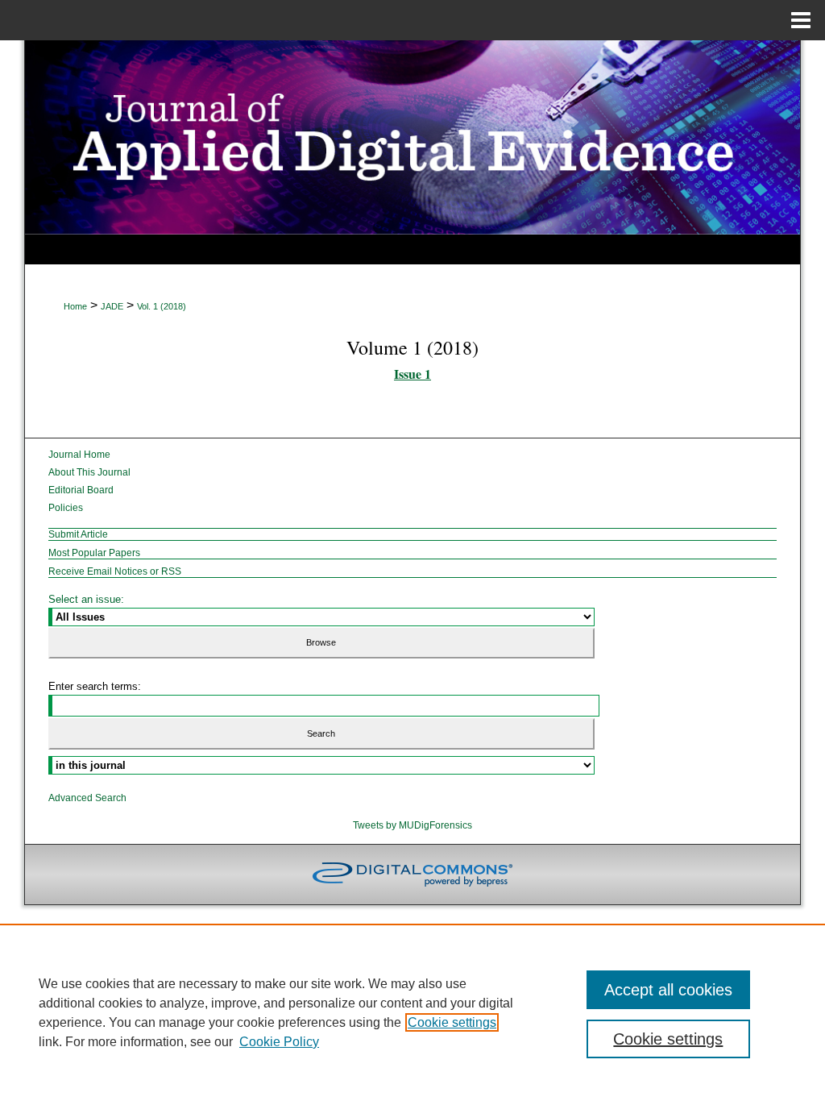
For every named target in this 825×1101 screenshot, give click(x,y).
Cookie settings (452, 1022)
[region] (412, 1012)
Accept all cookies (668, 990)
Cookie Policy (279, 1042)
